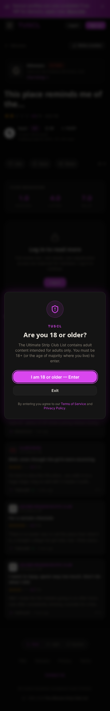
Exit (55, 390)
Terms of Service (73, 404)
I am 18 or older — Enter (55, 377)
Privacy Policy (54, 408)
